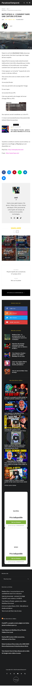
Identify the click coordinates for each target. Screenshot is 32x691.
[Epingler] (14, 172)
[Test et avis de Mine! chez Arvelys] (9, 254)
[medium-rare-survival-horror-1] (7, 337)
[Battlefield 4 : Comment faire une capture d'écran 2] (16, 40)
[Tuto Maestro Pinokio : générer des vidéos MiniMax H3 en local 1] (5, 129)
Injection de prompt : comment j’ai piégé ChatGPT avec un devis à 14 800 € (19, 346)
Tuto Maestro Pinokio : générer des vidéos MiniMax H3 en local (20, 130)
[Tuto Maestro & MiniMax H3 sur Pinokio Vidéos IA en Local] (7, 355)
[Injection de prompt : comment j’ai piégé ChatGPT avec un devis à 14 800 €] (9, 241)
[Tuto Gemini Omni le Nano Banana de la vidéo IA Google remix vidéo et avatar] (16, 455)
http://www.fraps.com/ (12, 153)
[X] (10, 673)
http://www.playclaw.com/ (16, 149)
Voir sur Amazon (16, 522)
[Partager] (4, 172)
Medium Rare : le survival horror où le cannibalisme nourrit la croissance (19, 337)
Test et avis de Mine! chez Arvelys (20, 371)
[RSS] (21, 673)
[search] (28, 579)
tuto (14, 19)
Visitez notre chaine (10, 485)
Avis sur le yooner (16, 279)
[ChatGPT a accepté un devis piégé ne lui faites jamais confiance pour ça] (7, 346)
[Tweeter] (9, 172)
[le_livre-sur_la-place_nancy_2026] (7, 363)
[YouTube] (18, 673)
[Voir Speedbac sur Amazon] (16, 501)
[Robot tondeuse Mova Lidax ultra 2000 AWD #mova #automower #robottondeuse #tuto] (16, 438)
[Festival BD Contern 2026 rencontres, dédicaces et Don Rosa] (16, 422)
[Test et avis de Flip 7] (23, 254)
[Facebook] (7, 673)
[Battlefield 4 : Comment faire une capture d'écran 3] (16, 106)
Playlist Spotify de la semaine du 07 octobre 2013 (16, 272)
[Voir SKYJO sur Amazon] (16, 537)
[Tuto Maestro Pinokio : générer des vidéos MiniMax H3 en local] (23, 241)
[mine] (7, 371)
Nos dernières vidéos (9, 618)
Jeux (6, 19)
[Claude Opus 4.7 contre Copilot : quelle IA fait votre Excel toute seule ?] (16, 473)
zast (3, 19)
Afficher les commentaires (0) (15, 292)
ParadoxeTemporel (10, 3)
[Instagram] (14, 673)
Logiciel (10, 19)
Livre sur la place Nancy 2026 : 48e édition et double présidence (19, 363)
